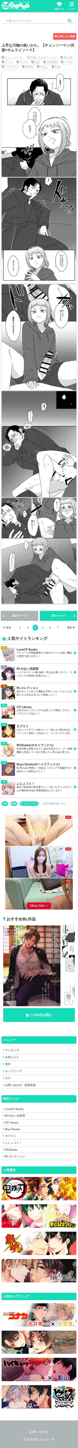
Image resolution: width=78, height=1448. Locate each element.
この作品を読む (41, 1015)
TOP (4, 803)
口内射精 (52, 62)
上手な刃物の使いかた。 (55, 803)
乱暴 (57, 66)
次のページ (59, 615)
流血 (37, 62)
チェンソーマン (14, 57)
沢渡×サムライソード (43, 57)
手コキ (24, 62)
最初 (8, 627)
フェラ (9, 62)
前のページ (20, 615)
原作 (14, 803)
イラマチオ (12, 66)
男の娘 (68, 57)
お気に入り (59, 9)
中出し (44, 66)
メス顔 (68, 62)
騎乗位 (29, 66)
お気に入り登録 (66, 36)
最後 (69, 627)
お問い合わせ (39, 1432)
